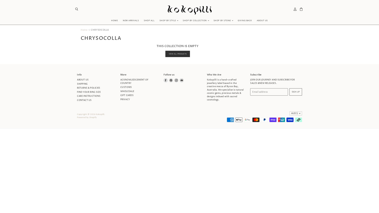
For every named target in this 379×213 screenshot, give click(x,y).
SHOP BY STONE (223, 20)
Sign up (296, 92)
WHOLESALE (127, 91)
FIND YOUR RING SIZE (89, 92)
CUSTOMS (126, 87)
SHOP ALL (149, 20)
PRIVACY (125, 99)
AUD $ (294, 113)
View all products (178, 54)
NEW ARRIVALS (131, 20)
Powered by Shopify (87, 117)
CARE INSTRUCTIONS (88, 96)
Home (114, 20)
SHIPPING (82, 84)
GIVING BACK (245, 20)
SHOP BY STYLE (168, 20)
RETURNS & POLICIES (88, 88)
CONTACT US (84, 100)
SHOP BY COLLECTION (195, 20)
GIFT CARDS (127, 95)
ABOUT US (262, 20)
